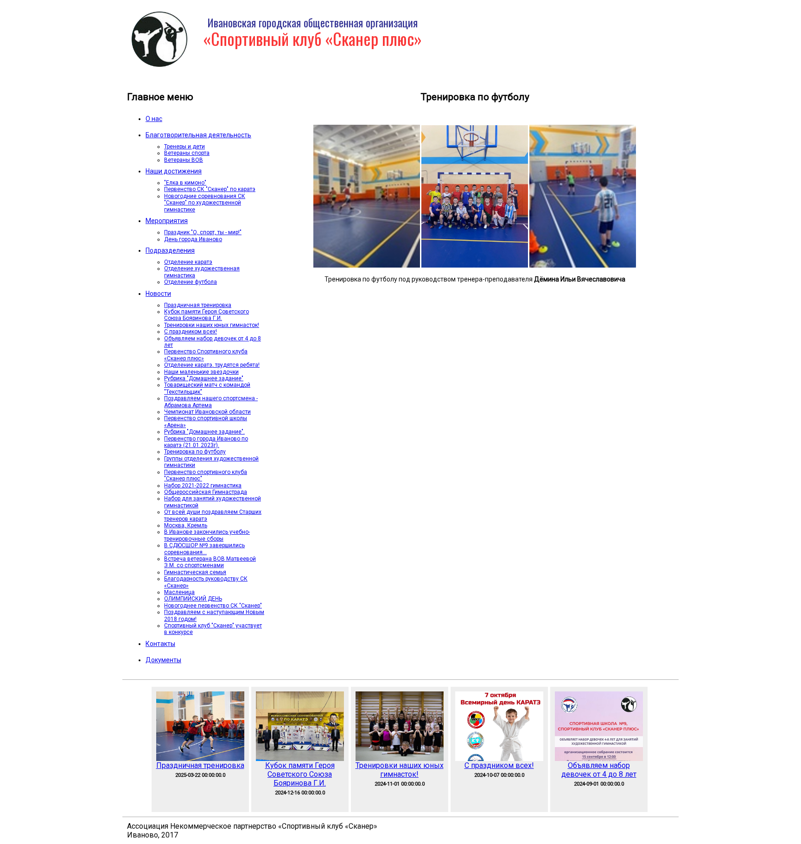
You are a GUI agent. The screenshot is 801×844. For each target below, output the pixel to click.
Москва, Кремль (185, 525)
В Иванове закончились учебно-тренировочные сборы (207, 535)
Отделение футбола (190, 282)
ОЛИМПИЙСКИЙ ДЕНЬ (193, 598)
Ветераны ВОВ (183, 160)
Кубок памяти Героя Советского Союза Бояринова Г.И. (206, 314)
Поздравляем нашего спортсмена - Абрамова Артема (211, 401)
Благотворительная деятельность (198, 135)
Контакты (160, 643)
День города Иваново (193, 239)
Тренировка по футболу (195, 451)
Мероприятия (167, 220)
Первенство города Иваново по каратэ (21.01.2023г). (206, 441)
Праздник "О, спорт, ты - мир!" (203, 232)
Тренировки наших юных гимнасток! (211, 325)
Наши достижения (174, 171)
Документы (163, 660)
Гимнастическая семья (195, 572)
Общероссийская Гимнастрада (205, 492)
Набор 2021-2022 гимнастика (203, 485)
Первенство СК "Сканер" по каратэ (209, 189)
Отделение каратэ (188, 262)
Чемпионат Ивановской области (207, 412)
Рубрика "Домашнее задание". (204, 431)
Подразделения (170, 250)
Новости (158, 293)
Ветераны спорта (187, 153)
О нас (154, 118)
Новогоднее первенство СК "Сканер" (213, 605)
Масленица (179, 592)
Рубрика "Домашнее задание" (203, 378)
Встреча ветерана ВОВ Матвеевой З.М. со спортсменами (210, 562)
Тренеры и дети (184, 146)
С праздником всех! (190, 331)
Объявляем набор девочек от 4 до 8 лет (598, 770)
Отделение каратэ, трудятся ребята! (212, 365)
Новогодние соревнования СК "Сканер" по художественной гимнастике (204, 203)
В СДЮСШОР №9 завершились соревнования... (204, 548)
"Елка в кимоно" (185, 182)
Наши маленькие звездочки (201, 372)
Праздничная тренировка (197, 305)
